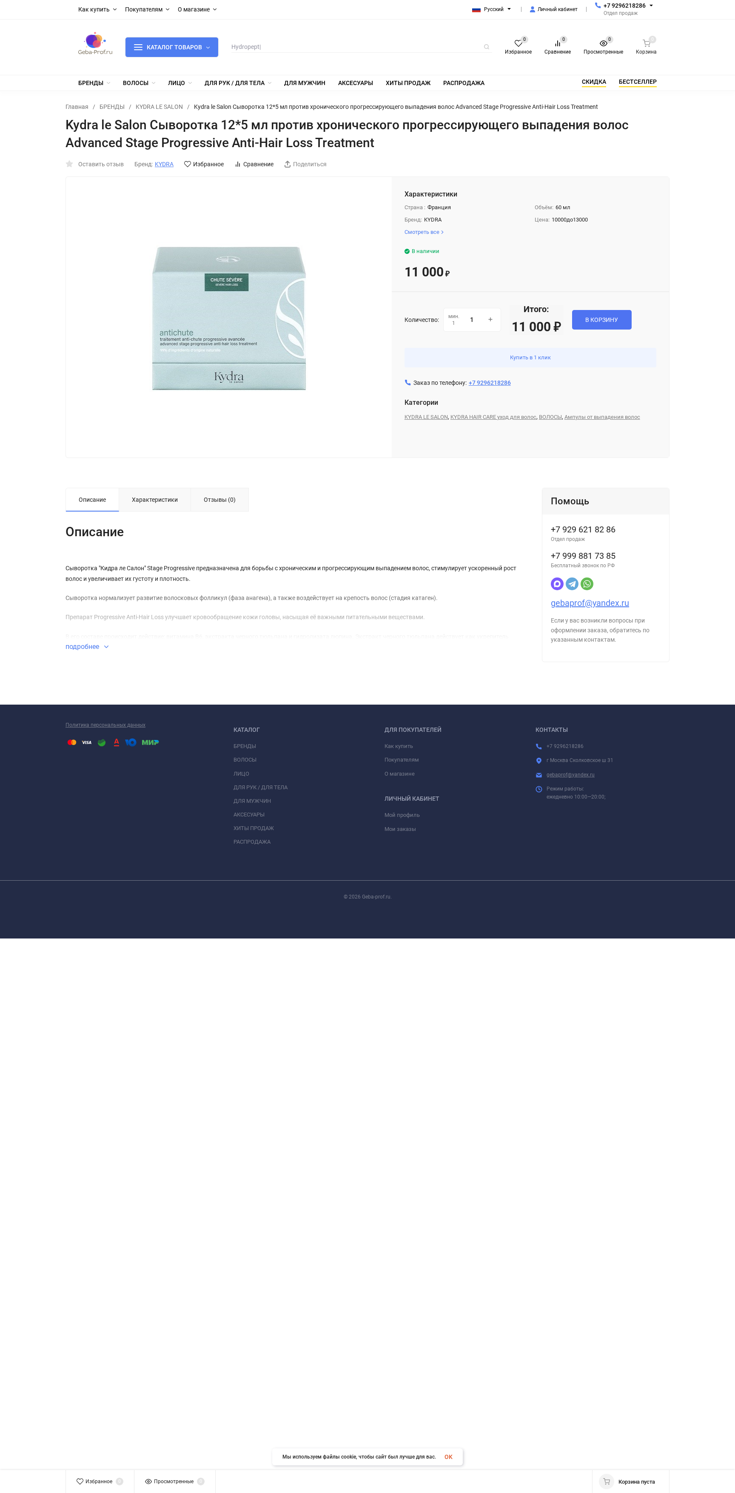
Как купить (399, 746)
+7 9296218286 (625, 5)
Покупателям (402, 759)
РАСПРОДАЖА (252, 842)
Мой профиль (402, 815)
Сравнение (258, 164)
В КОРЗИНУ (601, 319)
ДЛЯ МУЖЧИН (252, 801)
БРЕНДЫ (112, 107)
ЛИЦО (241, 774)
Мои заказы (400, 829)
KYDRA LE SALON (159, 107)
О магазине (400, 774)
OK (448, 1456)
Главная (77, 107)
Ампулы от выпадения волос (602, 417)
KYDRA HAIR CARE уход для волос (493, 417)
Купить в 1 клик (530, 357)
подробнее (83, 647)
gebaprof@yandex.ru (590, 603)
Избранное (208, 164)
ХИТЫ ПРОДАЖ (254, 828)
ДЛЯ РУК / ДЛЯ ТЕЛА (261, 787)
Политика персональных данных (105, 725)
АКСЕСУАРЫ (249, 814)
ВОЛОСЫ (550, 417)
